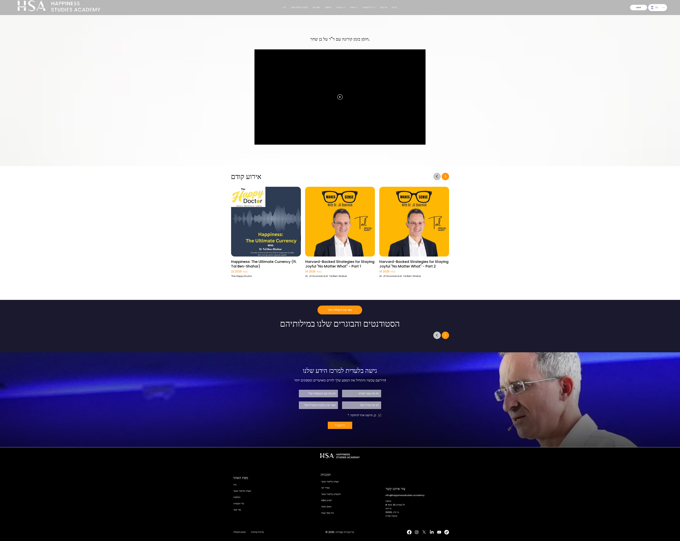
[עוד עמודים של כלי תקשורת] (374, 7)
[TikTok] (446, 532)
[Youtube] (439, 532)
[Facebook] (409, 532)
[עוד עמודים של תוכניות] (344, 7)
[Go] (437, 176)
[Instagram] (416, 532)
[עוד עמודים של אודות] (356, 7)
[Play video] (340, 97)
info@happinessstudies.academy (405, 495)
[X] (424, 532)
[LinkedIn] (431, 532)
